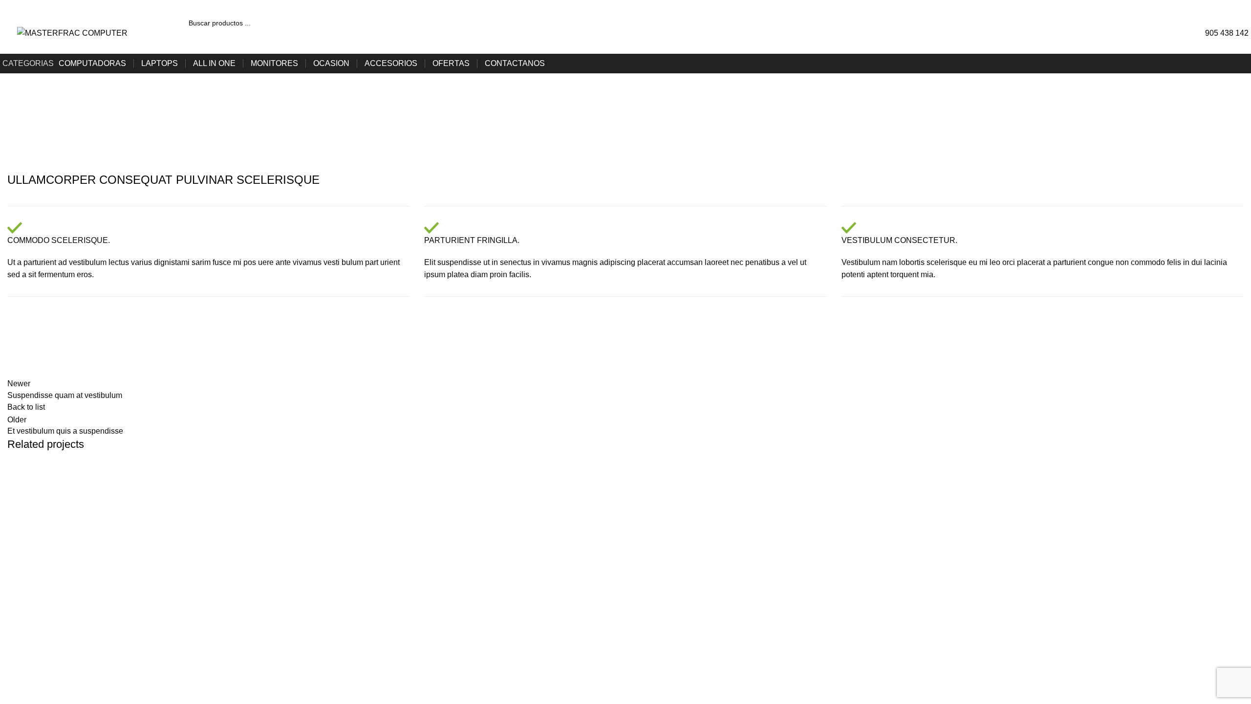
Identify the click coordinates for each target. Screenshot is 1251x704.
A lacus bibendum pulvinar (91, 495)
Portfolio (49, 126)
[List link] (1042, 581)
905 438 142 (1227, 33)
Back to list (26, 407)
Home (15, 126)
